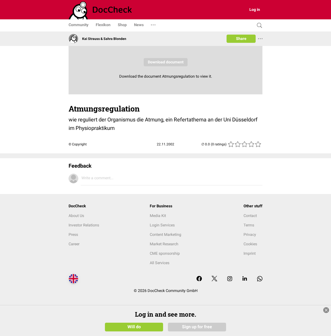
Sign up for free (197, 326)
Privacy (250, 234)
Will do (134, 326)
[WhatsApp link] (259, 279)
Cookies (250, 244)
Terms (249, 225)
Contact (250, 215)
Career (74, 244)
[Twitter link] (214, 279)
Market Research (164, 244)
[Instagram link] (229, 279)
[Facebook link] (199, 279)
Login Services (162, 225)
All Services (159, 263)
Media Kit (158, 215)
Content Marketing (165, 234)
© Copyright (78, 144)
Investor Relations (84, 225)
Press (73, 234)
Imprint (250, 253)
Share (241, 38)
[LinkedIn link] (244, 279)
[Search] (258, 25)
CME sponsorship (165, 253)
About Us (76, 215)
